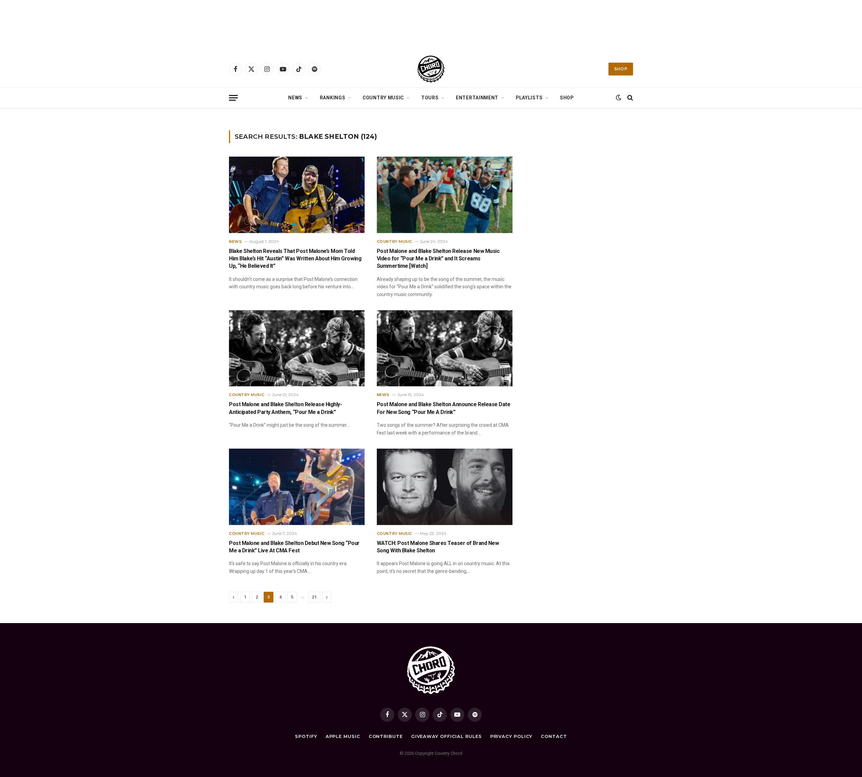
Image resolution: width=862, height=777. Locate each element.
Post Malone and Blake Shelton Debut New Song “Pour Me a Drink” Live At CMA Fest (294, 547)
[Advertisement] (431, 25)
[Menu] (233, 97)
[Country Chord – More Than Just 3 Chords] (431, 69)
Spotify (306, 736)
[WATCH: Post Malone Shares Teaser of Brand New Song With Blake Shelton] (444, 487)
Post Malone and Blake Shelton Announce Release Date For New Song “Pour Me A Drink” (443, 408)
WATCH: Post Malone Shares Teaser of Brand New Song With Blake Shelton (438, 547)
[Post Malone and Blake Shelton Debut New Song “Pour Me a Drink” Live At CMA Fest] (297, 487)
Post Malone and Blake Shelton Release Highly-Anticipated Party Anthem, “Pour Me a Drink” (285, 408)
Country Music (383, 97)
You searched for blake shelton (269, 116)
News (295, 97)
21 (314, 597)
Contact (554, 736)
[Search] (629, 97)
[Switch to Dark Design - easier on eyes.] (618, 98)
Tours (430, 97)
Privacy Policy (511, 736)
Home (234, 116)
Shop (620, 68)
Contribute (386, 736)
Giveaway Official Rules (446, 736)
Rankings (332, 97)
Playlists (529, 97)
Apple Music (343, 736)
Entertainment (477, 97)
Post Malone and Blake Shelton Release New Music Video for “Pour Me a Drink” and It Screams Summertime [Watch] (438, 258)
